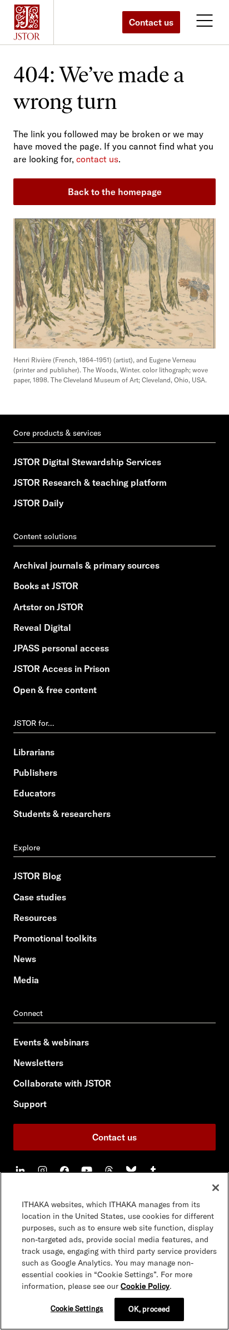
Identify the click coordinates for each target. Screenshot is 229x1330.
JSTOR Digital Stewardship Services (87, 461)
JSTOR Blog (37, 875)
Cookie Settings (77, 1308)
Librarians (33, 752)
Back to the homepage (115, 191)
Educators (34, 793)
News (24, 958)
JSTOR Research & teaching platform (90, 482)
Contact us (151, 22)
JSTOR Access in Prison (61, 668)
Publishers (35, 772)
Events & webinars (51, 1042)
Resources (35, 917)
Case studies (39, 897)
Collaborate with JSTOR (62, 1083)
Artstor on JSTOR (48, 606)
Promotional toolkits (55, 938)
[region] (114, 1251)
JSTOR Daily (38, 503)
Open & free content (55, 689)
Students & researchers (62, 813)
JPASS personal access (61, 648)
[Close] (215, 1187)
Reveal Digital (42, 627)
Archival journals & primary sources (86, 565)
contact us (97, 159)
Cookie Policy (145, 1286)
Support (30, 1103)
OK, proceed (149, 1308)
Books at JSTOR (45, 585)
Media (26, 979)
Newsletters (38, 1062)
